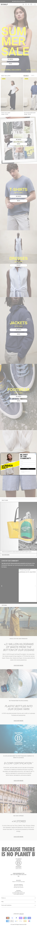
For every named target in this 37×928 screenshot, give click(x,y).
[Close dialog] (35, 453)
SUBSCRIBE (28, 468)
